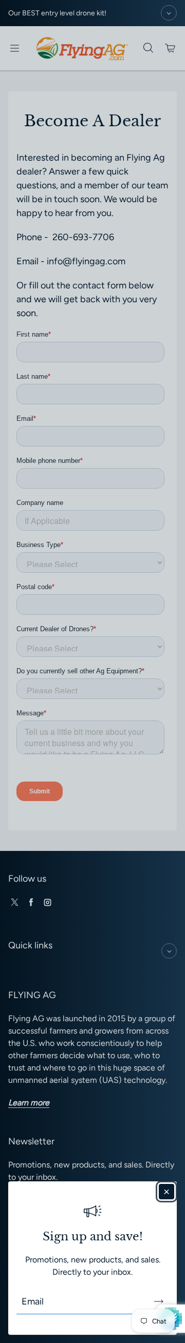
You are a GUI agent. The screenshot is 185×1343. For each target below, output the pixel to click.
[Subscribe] (158, 1301)
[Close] (166, 1191)
